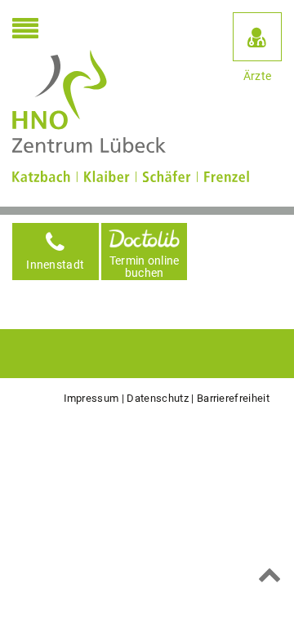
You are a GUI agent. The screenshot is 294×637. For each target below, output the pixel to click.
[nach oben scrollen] (270, 574)
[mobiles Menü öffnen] (25, 30)
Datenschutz (158, 398)
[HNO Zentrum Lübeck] (89, 101)
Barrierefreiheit (233, 398)
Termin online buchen (144, 266)
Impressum (91, 398)
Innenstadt (55, 265)
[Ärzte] (257, 36)
